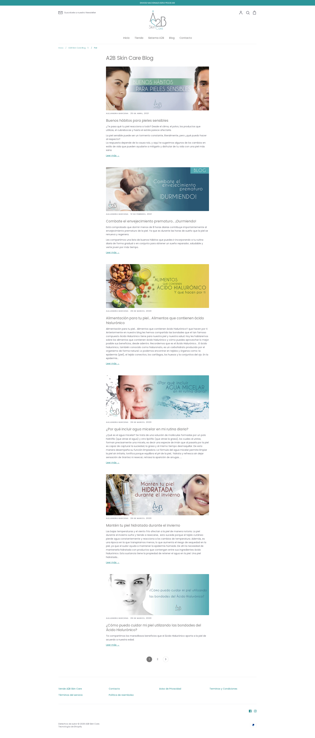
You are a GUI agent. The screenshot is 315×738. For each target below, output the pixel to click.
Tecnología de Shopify (70, 726)
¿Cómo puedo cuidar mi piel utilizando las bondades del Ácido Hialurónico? (153, 627)
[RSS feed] (88, 48)
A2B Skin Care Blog (129, 58)
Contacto (185, 38)
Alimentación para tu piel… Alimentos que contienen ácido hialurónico (155, 320)
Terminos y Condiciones (223, 688)
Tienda (139, 38)
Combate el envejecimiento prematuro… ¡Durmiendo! (151, 221)
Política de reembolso (121, 695)
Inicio (126, 38)
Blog (172, 38)
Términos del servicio (70, 695)
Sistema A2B (156, 38)
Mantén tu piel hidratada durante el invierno (143, 525)
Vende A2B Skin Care (70, 688)
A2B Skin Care (92, 723)
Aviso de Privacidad (170, 688)
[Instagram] (254, 711)
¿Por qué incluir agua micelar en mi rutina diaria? (147, 429)
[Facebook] (249, 711)
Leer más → (112, 155)
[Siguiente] (165, 660)
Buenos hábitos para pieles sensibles (137, 120)
